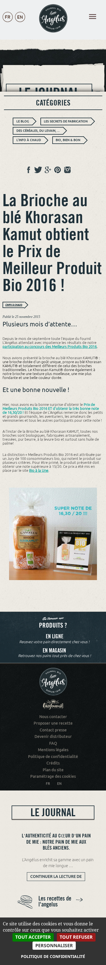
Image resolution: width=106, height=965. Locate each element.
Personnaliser (54, 945)
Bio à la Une (38, 470)
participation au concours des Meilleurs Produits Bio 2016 (50, 346)
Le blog (22, 121)
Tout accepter (33, 937)
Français (7, 22)
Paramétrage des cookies (53, 776)
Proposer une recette (53, 723)
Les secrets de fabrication (66, 121)
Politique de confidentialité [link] (53, 956)
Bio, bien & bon (68, 140)
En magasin (54, 650)
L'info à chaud (28, 140)
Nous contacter (53, 716)
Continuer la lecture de (57, 877)
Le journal (53, 812)
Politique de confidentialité (53, 756)
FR (48, 783)
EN (59, 783)
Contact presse (53, 730)
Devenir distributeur (53, 736)
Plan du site (53, 770)
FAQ (53, 743)
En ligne (54, 636)
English (20, 22)
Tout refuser (76, 937)
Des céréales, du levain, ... (38, 130)
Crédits (53, 763)
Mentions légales (53, 750)
